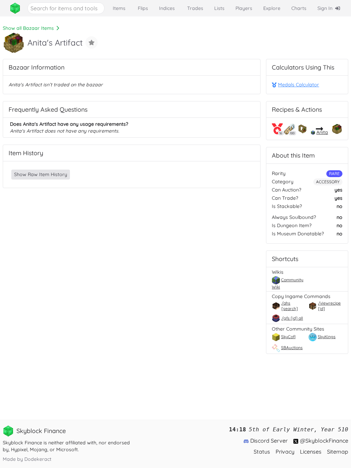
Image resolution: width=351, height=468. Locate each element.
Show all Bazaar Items (28, 28)
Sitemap (337, 451)
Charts (298, 8)
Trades (195, 8)
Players (243, 8)
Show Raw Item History (40, 174)
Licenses (311, 451)
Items (119, 8)
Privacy (285, 451)
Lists (219, 8)
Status (262, 451)
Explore (271, 8)
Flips (143, 8)
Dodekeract (37, 459)
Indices (167, 8)
